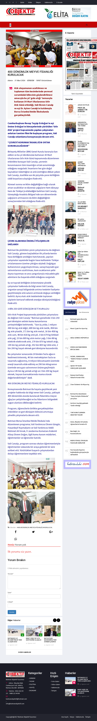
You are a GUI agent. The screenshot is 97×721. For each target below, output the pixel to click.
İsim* (10, 593)
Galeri (22, 2)
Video (30, 2)
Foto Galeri (55, 681)
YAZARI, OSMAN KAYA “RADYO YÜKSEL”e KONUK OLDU (79, 358)
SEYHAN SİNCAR (81, 169)
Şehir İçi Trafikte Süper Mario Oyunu (83, 274)
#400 (18, 527)
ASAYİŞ (31, 687)
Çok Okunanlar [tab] (70, 312)
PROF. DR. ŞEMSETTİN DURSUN (82, 109)
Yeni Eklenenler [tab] (84, 312)
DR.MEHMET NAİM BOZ (83, 207)
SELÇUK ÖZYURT (81, 225)
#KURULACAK (47, 527)
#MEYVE (32, 527)
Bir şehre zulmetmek (82, 220)
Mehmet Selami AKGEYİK (81, 189)
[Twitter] (13, 2)
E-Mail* (10, 602)
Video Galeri (55, 684)
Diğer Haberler (24, 652)
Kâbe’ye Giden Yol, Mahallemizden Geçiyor (83, 254)
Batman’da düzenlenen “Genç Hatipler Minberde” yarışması (79, 396)
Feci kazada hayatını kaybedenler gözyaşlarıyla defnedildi (79, 452)
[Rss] (6, 2)
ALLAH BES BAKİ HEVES (82, 202)
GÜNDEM (30, 80)
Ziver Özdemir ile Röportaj (79, 385)
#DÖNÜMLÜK (25, 527)
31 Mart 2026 (20, 80)
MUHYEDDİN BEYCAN (83, 150)
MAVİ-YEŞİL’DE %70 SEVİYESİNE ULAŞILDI (33, 639)
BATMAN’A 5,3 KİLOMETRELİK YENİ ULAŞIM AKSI (15, 640)
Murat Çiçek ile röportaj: (78, 328)
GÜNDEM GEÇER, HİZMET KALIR (83, 182)
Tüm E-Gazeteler (77, 94)
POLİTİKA (32, 684)
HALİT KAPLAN (81, 260)
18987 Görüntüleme (44, 80)
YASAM (31, 681)
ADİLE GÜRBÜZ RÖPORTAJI (79, 338)
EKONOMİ (32, 690)
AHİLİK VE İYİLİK (83, 105)
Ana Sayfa (64, 717)
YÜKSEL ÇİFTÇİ (81, 129)
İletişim (38, 2)
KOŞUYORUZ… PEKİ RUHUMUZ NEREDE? (83, 236)
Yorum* (10, 574)
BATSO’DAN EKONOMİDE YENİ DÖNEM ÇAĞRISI (50, 640)
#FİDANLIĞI (39, 527)
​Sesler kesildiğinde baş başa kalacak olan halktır (83, 143)
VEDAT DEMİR (83, 279)
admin (10, 80)
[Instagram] (9, 2)
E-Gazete (59, 2)
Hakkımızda (49, 2)
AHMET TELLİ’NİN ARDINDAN (82, 163)
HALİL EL (81, 241)
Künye (72, 717)
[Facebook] (16, 2)
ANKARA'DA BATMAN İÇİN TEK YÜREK (82, 124)
